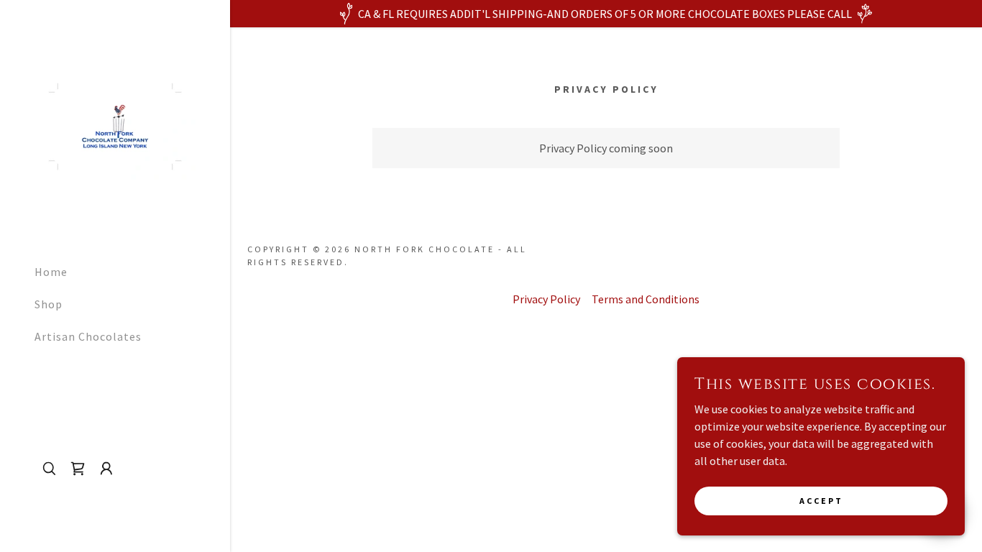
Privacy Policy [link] (546, 299)
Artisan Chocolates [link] (88, 336)
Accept (821, 500)
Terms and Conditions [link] (645, 299)
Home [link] (51, 271)
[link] (115, 125)
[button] (106, 468)
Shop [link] (49, 304)
